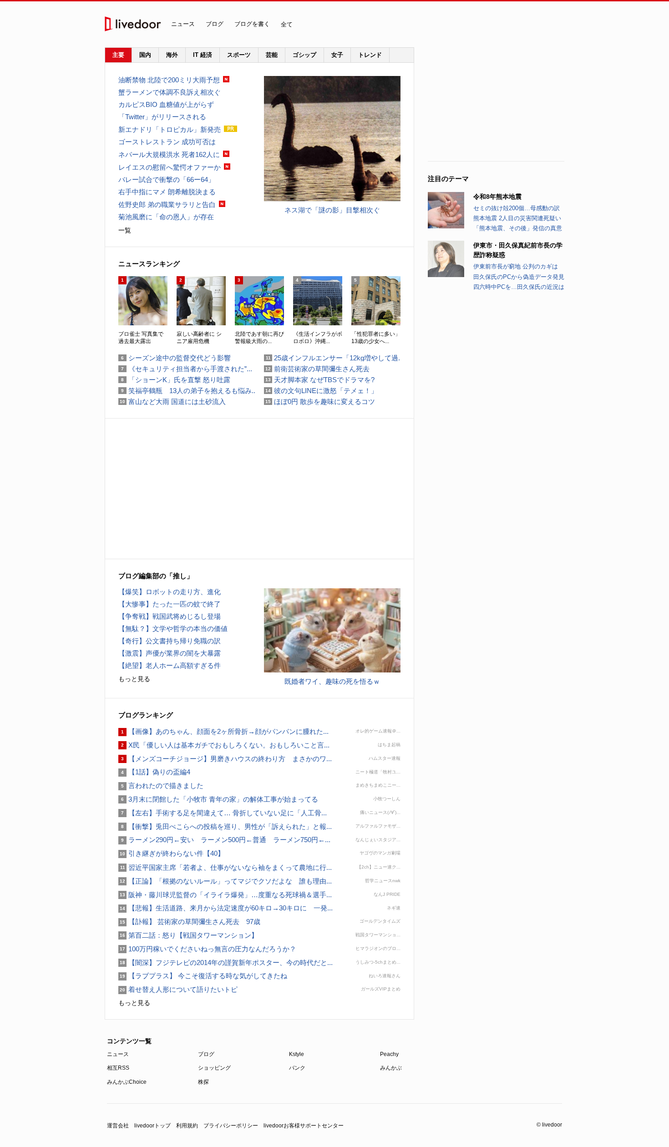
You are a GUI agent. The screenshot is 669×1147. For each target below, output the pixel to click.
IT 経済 (202, 54)
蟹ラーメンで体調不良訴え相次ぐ (169, 92)
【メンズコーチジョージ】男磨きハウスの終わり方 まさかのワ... (225, 758)
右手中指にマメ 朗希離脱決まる (167, 192)
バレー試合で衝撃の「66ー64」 (166, 179)
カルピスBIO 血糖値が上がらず (166, 104)
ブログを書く (252, 23)
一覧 (124, 230)
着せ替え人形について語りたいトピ (178, 989)
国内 (145, 54)
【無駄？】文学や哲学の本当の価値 (173, 628)
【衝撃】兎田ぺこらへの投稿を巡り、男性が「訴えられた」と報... (225, 826)
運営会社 (118, 1125)
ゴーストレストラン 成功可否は (167, 142)
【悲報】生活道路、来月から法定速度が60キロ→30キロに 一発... (225, 907)
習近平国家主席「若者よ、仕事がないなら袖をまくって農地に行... (225, 867)
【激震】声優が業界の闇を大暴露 (169, 653)
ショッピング (214, 1068)
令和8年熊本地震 (497, 196)
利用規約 (187, 1125)
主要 (118, 54)
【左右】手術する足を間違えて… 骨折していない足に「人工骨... (222, 812)
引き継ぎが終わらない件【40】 (171, 853)
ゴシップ (304, 54)
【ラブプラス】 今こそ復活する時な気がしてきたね (202, 975)
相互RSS (118, 1068)
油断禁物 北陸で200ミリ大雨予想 (169, 80)
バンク (297, 1068)
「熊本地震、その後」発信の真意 (517, 228)
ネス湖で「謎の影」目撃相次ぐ (332, 210)
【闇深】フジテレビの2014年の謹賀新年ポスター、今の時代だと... (225, 962)
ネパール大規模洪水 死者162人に (169, 154)
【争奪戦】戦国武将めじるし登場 (169, 616)
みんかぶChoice (127, 1082)
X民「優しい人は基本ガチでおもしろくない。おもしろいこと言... (223, 745)
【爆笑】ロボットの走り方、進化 (169, 592)
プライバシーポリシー (230, 1125)
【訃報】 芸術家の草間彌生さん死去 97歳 (189, 921)
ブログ (214, 23)
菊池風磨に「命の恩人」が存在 (166, 217)
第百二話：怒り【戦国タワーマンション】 (188, 935)
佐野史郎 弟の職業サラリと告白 (167, 204)
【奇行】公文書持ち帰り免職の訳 (169, 641)
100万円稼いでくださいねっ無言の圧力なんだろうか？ (207, 948)
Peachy (389, 1054)
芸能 (272, 54)
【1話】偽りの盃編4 (154, 771)
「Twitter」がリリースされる (162, 117)
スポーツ (239, 54)
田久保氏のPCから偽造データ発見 (518, 276)
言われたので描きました (160, 785)
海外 (172, 54)
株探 (203, 1082)
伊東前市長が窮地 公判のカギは (515, 266)
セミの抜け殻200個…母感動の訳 (516, 208)
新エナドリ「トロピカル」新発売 (169, 129)
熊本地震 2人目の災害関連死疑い (517, 218)
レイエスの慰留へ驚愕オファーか (169, 167)
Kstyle (296, 1054)
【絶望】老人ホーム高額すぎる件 (169, 665)
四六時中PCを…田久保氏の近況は (518, 286)
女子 (337, 54)
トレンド (370, 54)
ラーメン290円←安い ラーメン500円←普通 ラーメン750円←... (224, 839)
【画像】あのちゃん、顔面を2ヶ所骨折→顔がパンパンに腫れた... (223, 731)
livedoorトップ (152, 1125)
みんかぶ (391, 1068)
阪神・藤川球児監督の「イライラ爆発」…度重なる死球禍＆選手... (225, 894)
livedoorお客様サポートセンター (304, 1125)
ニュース (183, 23)
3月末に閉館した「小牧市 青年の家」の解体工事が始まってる (218, 799)
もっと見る (134, 678)
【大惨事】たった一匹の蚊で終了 (169, 604)
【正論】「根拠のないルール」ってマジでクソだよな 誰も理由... (225, 881)
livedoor (133, 24)
